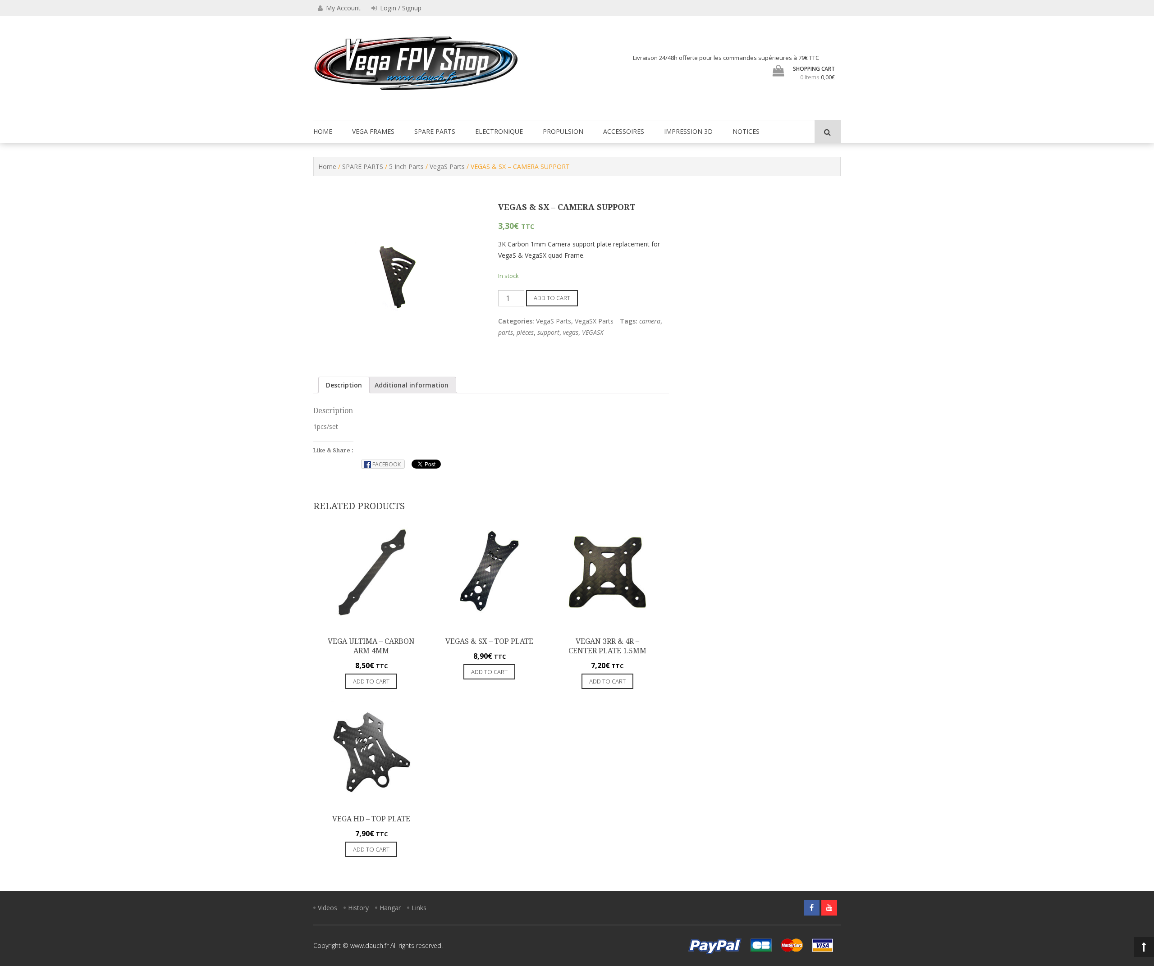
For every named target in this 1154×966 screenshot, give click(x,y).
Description (344, 385)
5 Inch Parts (406, 166)
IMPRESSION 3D (688, 131)
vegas (570, 332)
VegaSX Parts (594, 321)
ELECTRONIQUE (499, 131)
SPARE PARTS (434, 131)
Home (327, 166)
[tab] (344, 385)
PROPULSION (563, 131)
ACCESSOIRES (623, 131)
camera (649, 321)
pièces (525, 332)
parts (505, 332)
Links (419, 907)
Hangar (390, 907)
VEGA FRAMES (373, 131)
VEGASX (592, 332)
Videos (327, 907)
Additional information (412, 385)
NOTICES (746, 131)
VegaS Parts (447, 166)
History (358, 907)
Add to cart (552, 298)
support (548, 332)
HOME (322, 131)
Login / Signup (399, 8)
